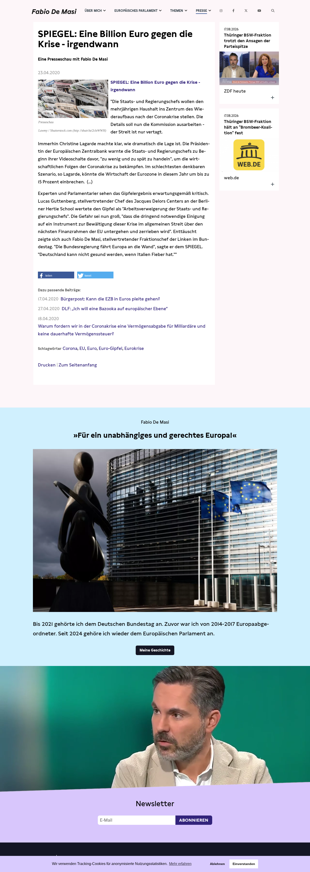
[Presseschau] (73, 114)
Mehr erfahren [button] (180, 864)
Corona (70, 348)
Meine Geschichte (155, 650)
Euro (92, 348)
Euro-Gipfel (110, 348)
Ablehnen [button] (217, 864)
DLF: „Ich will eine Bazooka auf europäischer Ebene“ (115, 308)
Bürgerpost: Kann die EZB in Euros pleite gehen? (110, 299)
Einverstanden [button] (244, 864)
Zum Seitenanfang (78, 365)
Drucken (47, 365)
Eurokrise (134, 348)
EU (82, 348)
